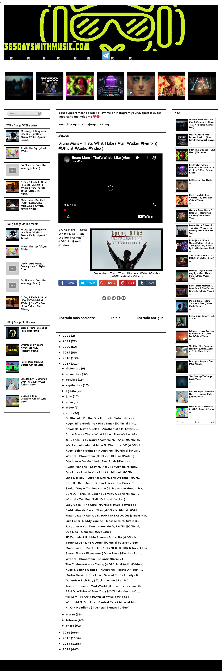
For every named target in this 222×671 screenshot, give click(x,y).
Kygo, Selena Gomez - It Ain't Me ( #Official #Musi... (102, 450)
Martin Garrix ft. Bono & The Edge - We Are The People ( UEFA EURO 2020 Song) (201, 229)
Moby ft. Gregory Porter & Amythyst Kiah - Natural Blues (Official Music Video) (201, 274)
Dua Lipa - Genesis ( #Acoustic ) (88, 532)
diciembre (73, 368)
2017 (67, 363)
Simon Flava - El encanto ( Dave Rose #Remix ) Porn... (103, 553)
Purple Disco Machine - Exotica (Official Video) (32, 363)
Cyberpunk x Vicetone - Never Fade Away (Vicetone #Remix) (33, 347)
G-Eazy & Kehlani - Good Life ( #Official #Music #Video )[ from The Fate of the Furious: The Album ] (33, 188)
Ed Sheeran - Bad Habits (200, 180)
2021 (67, 341)
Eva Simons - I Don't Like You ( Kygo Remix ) (33, 167)
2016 (67, 632)
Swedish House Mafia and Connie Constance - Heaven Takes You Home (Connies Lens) (202, 123)
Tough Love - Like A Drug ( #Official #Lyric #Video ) (102, 542)
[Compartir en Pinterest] (123, 298)
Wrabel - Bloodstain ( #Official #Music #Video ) (99, 456)
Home (196, 422)
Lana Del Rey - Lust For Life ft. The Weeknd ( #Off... (102, 478)
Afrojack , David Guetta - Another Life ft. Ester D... (101, 429)
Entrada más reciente (76, 317)
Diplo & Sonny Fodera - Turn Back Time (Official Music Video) (200, 303)
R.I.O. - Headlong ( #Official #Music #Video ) (97, 607)
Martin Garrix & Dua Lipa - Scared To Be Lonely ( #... (102, 575)
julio (69, 396)
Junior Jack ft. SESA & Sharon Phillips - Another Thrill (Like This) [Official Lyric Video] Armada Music (202, 244)
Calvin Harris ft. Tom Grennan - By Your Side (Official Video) (200, 198)
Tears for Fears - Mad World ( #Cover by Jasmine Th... (104, 586)
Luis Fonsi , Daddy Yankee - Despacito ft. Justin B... (102, 521)
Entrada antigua (150, 317)
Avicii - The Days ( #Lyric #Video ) (34, 150)
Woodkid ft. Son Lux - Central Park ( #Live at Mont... (103, 602)
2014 (67, 643)
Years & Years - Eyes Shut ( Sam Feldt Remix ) (34, 329)
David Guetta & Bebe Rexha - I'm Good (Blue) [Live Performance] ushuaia (202, 137)
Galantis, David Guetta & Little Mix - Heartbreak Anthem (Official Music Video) (201, 214)
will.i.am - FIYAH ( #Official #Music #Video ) (97, 597)
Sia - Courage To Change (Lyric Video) (200, 377)
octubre (72, 379)
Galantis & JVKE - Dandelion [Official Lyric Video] (33, 398)
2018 (67, 358)
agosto (71, 391)
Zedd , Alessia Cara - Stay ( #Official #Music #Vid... (102, 510)
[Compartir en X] (114, 298)
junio (70, 402)
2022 (67, 335)
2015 (67, 638)
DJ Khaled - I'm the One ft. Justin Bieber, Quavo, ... (101, 418)
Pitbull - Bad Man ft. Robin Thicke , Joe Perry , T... (100, 483)
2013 (67, 649)
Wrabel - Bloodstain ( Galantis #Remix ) (94, 559)
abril (69, 413)
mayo (70, 407)
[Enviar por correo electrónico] (104, 298)
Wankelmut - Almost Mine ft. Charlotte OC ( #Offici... (103, 445)
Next (212, 422)
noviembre (74, 374)
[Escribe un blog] (109, 298)
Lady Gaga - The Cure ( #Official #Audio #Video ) (100, 505)
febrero (72, 620)
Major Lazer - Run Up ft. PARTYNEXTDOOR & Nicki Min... (106, 515)
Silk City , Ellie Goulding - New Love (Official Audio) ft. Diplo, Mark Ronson (201, 349)
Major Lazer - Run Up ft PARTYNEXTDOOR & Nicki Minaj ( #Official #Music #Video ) (33, 204)
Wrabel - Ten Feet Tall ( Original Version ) (95, 499)
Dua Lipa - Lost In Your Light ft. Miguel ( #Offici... (100, 472)
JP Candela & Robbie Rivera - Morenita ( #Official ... (102, 537)
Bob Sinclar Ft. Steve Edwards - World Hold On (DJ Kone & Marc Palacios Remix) (201, 169)
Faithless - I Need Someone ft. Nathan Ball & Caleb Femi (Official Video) (201, 333)
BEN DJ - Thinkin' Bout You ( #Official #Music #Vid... (102, 591)
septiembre (74, 385)
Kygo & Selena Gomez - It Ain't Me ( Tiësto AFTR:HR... (104, 570)
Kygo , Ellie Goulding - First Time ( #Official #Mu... (101, 423)
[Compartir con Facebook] (119, 298)
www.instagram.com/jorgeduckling (83, 124)
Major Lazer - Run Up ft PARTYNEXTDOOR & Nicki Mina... (107, 548)
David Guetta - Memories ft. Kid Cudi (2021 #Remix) (201, 407)
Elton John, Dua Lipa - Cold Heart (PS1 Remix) (202, 151)
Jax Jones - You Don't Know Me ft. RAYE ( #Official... (103, 440)
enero (70, 625)
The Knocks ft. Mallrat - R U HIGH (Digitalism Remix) (201, 256)
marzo (71, 614)
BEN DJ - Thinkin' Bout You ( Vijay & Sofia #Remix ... (102, 494)
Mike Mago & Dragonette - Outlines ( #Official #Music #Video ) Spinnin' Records (33, 135)
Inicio (116, 317)
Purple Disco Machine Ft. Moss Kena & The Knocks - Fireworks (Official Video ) (201, 288)
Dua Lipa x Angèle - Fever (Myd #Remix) (201, 362)
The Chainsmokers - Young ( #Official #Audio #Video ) (104, 564)
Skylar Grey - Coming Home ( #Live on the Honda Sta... (104, 488)
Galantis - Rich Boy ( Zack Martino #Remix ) (97, 580)
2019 (67, 352)
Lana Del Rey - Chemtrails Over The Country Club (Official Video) (34, 381)
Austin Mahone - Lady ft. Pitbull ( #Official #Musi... (101, 467)
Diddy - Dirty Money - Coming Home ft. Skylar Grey (33, 266)
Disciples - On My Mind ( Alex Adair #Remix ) (97, 461)
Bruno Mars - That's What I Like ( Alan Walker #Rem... (103, 434)
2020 (67, 347)
